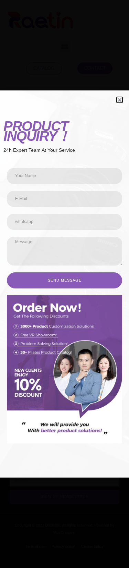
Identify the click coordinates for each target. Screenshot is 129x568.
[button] (119, 99)
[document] (64, 284)
